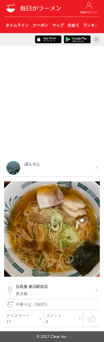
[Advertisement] (52, 104)
